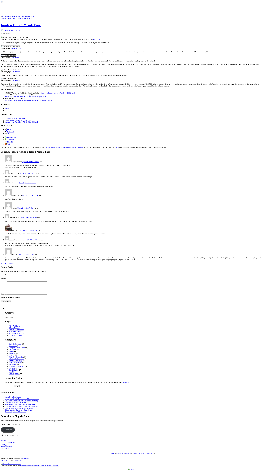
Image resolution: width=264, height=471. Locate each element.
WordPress (25, 458)
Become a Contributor (16, 330)
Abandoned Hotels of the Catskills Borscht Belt (20, 404)
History (11, 351)
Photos (3, 444)
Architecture (10, 442)
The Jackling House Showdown (15, 412)
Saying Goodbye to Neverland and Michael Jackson (22, 399)
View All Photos (14, 326)
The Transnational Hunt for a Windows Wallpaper (18, 16)
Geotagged (12, 349)
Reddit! (9, 129)
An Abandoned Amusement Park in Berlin (19, 408)
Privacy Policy (150, 453)
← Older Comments (7, 263)
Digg (8, 133)
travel (11, 372)
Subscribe (8, 430)
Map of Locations (15, 331)
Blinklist (10, 142)
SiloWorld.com (16, 48)
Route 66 (12, 368)
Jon (13, 80)
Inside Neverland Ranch (13, 397)
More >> (126, 382)
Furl (8, 144)
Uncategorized (14, 374)
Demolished (13, 346)
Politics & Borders (78, 147)
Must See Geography (66, 147)
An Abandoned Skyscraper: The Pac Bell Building (21, 401)
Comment (4, 294)
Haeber (16, 80)
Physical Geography (15, 361)
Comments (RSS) (18, 460)
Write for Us (128, 453)
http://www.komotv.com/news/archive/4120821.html (58, 93)
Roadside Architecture (16, 366)
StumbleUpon (11, 137)
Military (58, 147)
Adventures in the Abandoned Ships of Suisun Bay (21, 406)
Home (112, 453)
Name (3, 275)
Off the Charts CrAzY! (16, 359)
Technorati (10, 140)
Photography (119, 453)
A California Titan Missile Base (15, 118)
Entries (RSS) (5, 460)
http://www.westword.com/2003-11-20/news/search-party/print (25, 97)
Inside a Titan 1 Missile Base (21, 25)
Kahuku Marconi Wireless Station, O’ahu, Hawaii (17, 18)
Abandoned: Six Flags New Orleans (17, 402)
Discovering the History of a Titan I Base (18, 120)
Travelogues (5, 448)
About (14, 328)
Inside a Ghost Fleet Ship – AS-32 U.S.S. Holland (21, 122)
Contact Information (138, 453)
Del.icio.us (10, 132)
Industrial (12, 353)
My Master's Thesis (15, 335)
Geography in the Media (17, 348)
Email (3, 279)
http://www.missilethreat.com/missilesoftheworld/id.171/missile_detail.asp (29, 100)
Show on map (15, 30)
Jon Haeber (97, 39)
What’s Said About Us (16, 333)
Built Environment (50, 147)
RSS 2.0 (117, 147)
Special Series (13, 370)
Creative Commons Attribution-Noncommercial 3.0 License (39, 466)
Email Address (6, 424)
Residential (12, 364)
